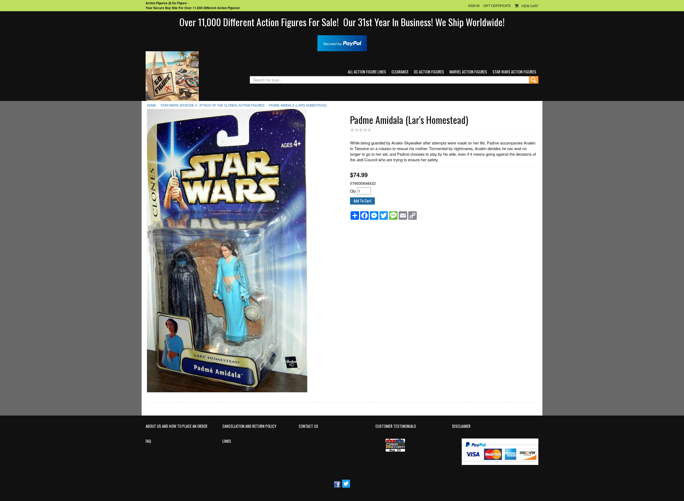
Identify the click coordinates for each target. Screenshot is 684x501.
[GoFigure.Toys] (172, 75)
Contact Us (308, 426)
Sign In (473, 5)
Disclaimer (461, 426)
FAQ (148, 441)
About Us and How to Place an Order (176, 426)
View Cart (529, 6)
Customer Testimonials (395, 426)
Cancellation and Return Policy (249, 426)
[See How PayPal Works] (342, 42)
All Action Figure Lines (367, 72)
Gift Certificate (497, 5)
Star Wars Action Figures (514, 72)
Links (226, 441)
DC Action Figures (429, 72)
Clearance (400, 72)
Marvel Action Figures (468, 72)
